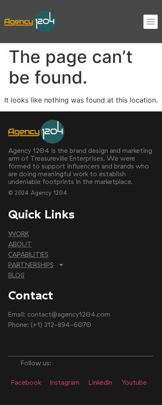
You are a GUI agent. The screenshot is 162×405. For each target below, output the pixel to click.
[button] (150, 22)
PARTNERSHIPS (31, 265)
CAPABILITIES (28, 254)
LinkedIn (100, 382)
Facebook (26, 382)
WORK (18, 234)
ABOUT (20, 244)
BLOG (16, 275)
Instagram (64, 382)
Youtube (134, 382)
